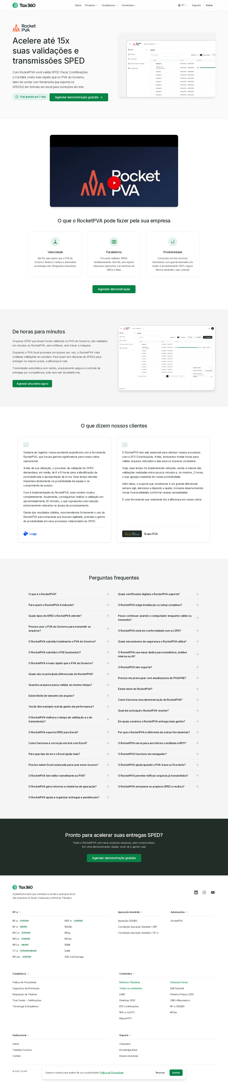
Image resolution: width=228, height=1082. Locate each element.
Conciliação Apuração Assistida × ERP (137, 926)
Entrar (209, 5)
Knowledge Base (128, 1049)
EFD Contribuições (129, 1006)
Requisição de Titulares (25, 994)
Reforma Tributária (129, 982)
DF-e (15, 912)
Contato (17, 1055)
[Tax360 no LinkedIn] (195, 892)
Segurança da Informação (26, 988)
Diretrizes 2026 (127, 1000)
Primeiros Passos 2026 (182, 994)
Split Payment (177, 988)
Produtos (90, 5)
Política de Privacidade (24, 982)
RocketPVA (176, 920)
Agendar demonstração (114, 289)
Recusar (160, 1072)
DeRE (122, 994)
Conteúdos (128, 5)
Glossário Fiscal (179, 982)
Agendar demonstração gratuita (76, 97)
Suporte (196, 5)
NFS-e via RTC (127, 1012)
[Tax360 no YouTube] (212, 892)
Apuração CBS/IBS (127, 920)
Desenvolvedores (128, 1055)
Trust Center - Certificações (27, 1000)
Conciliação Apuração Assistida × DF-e (138, 932)
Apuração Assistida (129, 912)
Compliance (108, 5)
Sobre (78, 5)
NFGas (173, 1012)
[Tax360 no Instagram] (204, 892)
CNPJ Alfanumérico (180, 1000)
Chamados (125, 1043)
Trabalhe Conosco (22, 1049)
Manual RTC (125, 1018)
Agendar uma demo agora (32, 383)
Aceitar (176, 1072)
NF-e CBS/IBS (177, 1006)
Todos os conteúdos (130, 988)
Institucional (19, 1035)
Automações (178, 912)
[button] (114, 183)
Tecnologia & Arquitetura (25, 1006)
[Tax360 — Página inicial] (24, 5)
